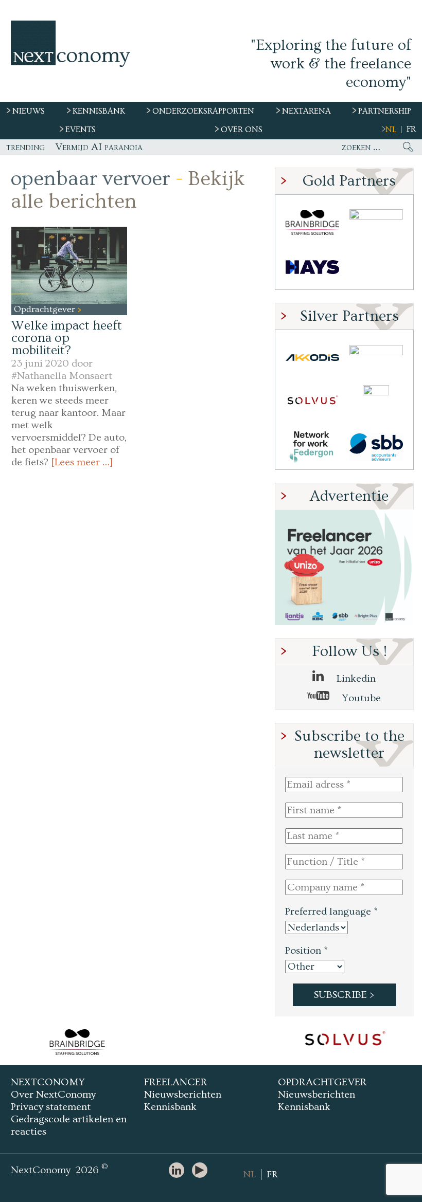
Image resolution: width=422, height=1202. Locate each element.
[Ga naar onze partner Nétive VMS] (376, 402)
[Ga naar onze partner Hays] (312, 267)
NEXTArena (306, 111)
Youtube (360, 698)
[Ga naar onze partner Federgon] (312, 447)
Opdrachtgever (46, 309)
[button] (69, 265)
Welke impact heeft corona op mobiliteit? (66, 338)
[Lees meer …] (82, 462)
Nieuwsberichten (182, 1094)
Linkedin (355, 678)
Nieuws (28, 111)
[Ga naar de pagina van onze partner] (225, 1042)
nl (390, 129)
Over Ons (241, 129)
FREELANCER (175, 1082)
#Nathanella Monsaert (61, 375)
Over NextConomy (53, 1094)
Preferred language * (331, 911)
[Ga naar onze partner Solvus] (312, 402)
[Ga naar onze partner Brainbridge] (312, 222)
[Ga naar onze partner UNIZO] (376, 357)
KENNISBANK (99, 111)
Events (80, 129)
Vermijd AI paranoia (99, 147)
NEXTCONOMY (48, 1082)
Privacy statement (51, 1107)
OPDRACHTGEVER (322, 1082)
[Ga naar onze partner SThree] (376, 222)
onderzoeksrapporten (203, 111)
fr (411, 129)
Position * (306, 950)
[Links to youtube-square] (202, 1170)
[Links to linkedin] (179, 1170)
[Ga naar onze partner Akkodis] (312, 357)
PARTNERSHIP (384, 111)
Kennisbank (170, 1107)
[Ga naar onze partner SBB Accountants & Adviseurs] (376, 447)
